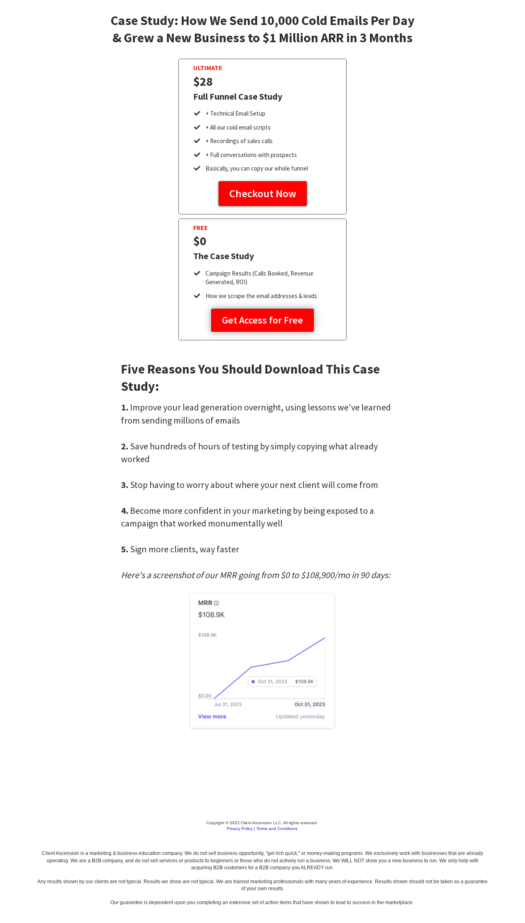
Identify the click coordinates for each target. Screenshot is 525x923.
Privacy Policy (240, 828)
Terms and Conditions (276, 828)
